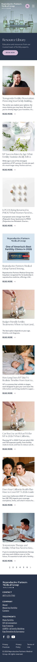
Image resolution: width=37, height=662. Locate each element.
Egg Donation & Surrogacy (13, 632)
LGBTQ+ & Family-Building (13, 629)
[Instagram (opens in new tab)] (8, 637)
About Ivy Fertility (9, 608)
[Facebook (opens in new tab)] (3, 637)
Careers (5, 611)
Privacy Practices (6, 645)
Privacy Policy (18, 645)
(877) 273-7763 (8, 596)
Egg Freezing (7, 626)
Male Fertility (8, 620)
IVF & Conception (9, 623)
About (5, 605)
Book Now (10, 53)
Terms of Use (30, 645)
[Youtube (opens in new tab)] (13, 637)
